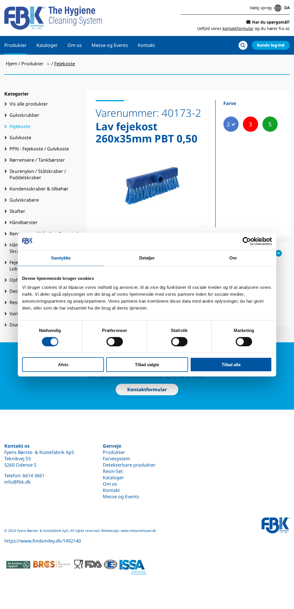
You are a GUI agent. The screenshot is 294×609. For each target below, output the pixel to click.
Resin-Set (113, 471)
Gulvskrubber (24, 115)
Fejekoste (19, 126)
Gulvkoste (20, 137)
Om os (74, 45)
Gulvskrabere (24, 200)
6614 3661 (34, 475)
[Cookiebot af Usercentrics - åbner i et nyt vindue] (247, 241)
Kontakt (146, 45)
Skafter (17, 211)
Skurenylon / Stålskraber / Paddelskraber (37, 174)
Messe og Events (110, 45)
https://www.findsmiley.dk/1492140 (42, 541)
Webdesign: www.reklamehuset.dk (128, 530)
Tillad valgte (147, 364)
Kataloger (47, 45)
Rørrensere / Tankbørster (37, 160)
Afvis (63, 364)
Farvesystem (116, 458)
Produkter (15, 45)
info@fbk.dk (17, 482)
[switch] (115, 341)
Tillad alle (231, 364)
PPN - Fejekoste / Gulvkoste (39, 149)
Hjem (11, 63)
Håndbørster (23, 222)
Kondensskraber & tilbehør (39, 189)
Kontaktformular (147, 389)
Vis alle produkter (28, 104)
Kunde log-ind (271, 45)
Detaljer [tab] (147, 257)
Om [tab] (233, 257)
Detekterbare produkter (129, 465)
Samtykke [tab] (61, 257)
